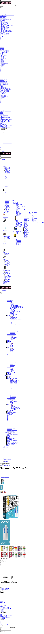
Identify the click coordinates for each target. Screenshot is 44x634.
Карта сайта (2, 618)
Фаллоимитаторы (13, 361)
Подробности (3, 563)
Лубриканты (12, 391)
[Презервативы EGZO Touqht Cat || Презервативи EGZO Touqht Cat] (5, 545)
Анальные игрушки (13, 317)
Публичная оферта (4, 622)
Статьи (1, 601)
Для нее (1, 610)
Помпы (11, 344)
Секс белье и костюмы (11, 412)
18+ (1, 623)
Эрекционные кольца (14, 331)
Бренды (1, 600)
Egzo (1, 559)
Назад (7, 295)
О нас (1, 614)
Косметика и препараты (14, 380)
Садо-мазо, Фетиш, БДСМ (12, 434)
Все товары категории (4, 588)
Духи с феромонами (13, 401)
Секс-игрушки (3, 605)
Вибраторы (12, 303)
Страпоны (12, 349)
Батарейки (2, 609)
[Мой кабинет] (0, 291)
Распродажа (2, 602)
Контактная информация (5, 617)
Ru (5, 455)
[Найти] (1, 7)
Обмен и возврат (3, 616)
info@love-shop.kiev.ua (5, 134)
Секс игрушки (10, 300)
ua (0, 147)
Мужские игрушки (13, 337)
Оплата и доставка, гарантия (6, 615)
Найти (2, 631)
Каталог (6, 296)
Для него (2, 611)
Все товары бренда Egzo (5, 589)
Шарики (11, 369)
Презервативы (12, 406)
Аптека (8, 377)
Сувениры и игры (13, 356)
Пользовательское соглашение (6, 621)
